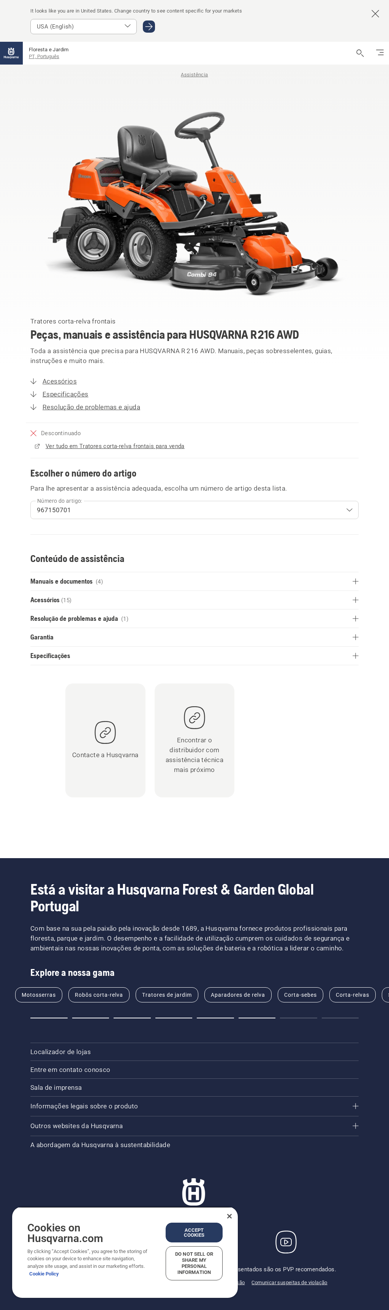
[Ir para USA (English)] (149, 27)
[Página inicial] (11, 53)
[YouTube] (286, 1242)
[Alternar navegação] (380, 53)
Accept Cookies (194, 1232)
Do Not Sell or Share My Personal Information (194, 1263)
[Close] (229, 1216)
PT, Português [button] (44, 56)
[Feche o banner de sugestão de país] (375, 14)
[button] (49, 1018)
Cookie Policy (44, 1274)
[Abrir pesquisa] (360, 53)
